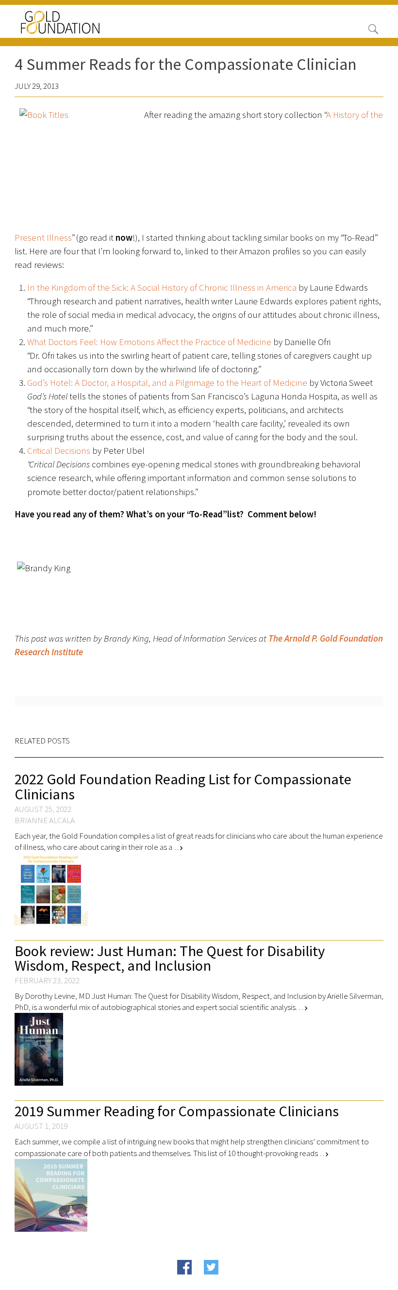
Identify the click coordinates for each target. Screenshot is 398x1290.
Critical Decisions (58, 451)
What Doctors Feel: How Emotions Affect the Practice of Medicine (149, 342)
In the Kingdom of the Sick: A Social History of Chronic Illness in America (162, 287)
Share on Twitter (230, 1282)
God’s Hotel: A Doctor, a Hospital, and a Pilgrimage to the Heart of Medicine (167, 383)
